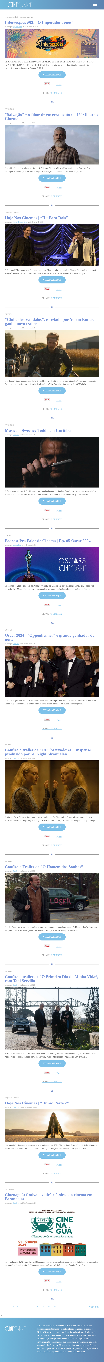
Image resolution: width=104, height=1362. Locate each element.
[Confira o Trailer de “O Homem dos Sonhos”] (52, 898)
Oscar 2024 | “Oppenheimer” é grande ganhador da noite (50, 637)
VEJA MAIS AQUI (52, 75)
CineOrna (16, 123)
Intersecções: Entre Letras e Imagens (19, 17)
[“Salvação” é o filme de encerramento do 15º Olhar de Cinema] (52, 144)
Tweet (58, 84)
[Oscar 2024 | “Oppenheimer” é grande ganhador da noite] (52, 671)
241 (54, 1306)
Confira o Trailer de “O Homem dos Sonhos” (44, 866)
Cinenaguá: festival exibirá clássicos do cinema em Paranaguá (48, 1196)
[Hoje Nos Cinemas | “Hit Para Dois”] (52, 245)
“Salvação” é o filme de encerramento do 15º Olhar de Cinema (51, 116)
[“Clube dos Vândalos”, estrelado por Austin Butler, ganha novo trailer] (52, 353)
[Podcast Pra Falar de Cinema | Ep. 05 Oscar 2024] (52, 564)
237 (30, 1306)
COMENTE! (52, 93)
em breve (8, 745)
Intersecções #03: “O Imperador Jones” (39, 22)
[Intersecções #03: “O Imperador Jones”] (52, 43)
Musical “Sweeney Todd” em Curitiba (38, 430)
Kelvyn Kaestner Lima (20, 222)
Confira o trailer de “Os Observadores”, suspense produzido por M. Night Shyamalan (48, 752)
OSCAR (8, 535)
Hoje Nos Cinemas (12, 212)
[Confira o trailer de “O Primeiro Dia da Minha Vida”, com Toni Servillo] (52, 1018)
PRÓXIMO (94, 1307)
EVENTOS (9, 109)
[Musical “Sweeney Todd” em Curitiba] (52, 462)
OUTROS (8, 314)
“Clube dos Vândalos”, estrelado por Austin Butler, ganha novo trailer (49, 321)
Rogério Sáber (17, 27)
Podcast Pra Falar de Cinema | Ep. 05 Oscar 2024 (48, 540)
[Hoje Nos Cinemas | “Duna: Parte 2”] (52, 1125)
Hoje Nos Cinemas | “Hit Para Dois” (36, 217)
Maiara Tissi (17, 545)
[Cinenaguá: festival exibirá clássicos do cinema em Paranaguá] (52, 1231)
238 (36, 1306)
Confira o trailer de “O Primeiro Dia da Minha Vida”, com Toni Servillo (51, 978)
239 (42, 1306)
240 (48, 1306)
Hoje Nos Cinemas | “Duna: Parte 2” (37, 1103)
